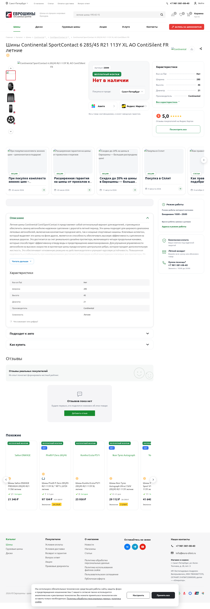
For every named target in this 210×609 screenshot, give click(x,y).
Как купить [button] (18, 344)
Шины (9, 544)
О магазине (92, 539)
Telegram (135, 547)
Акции (48, 561)
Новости (89, 544)
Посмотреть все (178, 129)
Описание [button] (17, 218)
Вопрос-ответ (52, 557)
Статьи (88, 553)
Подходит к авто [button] (22, 333)
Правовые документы (57, 565)
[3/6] (11, 97)
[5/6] (11, 120)
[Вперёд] (204, 160)
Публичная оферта (95, 578)
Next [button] (153, 480)
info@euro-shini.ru (186, 553)
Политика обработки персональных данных (97, 561)
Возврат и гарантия (55, 553)
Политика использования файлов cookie (99, 568)
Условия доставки (55, 548)
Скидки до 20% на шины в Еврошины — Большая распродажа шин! (118, 181)
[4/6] (11, 108)
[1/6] (11, 75)
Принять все (163, 595)
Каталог (11, 539)
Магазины (90, 548)
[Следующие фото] (11, 131)
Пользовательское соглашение (101, 574)
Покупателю (53, 539)
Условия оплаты (54, 544)
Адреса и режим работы (174, 226)
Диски (9, 553)
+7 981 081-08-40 (178, 265)
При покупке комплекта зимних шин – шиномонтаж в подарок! (27, 181)
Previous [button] (6, 480)
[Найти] (161, 15)
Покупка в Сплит (158, 178)
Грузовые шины (14, 548)
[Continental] (178, 49)
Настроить (138, 595)
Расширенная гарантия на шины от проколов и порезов (72, 181)
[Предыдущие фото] (11, 68)
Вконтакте (127, 547)
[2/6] (11, 86)
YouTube (143, 547)
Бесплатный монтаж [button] (107, 74)
